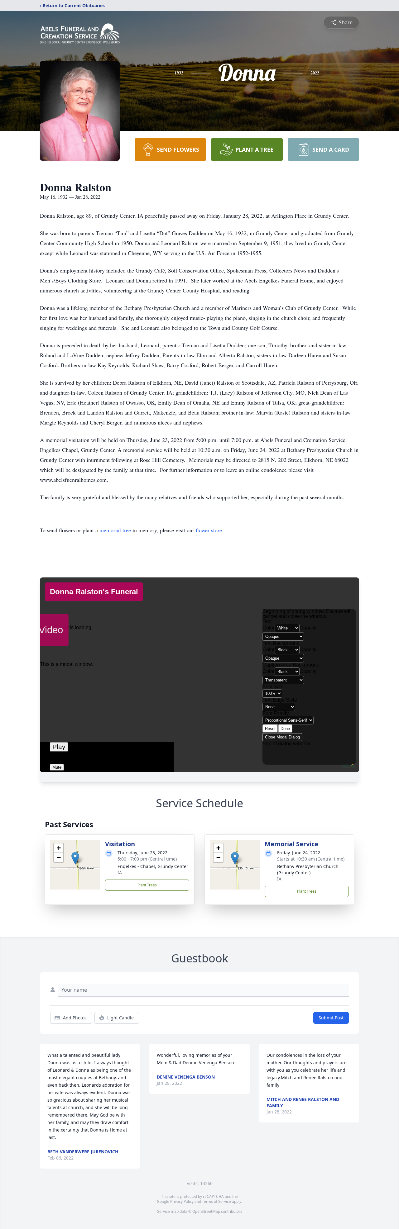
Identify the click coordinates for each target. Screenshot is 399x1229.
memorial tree (115, 530)
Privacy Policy (182, 1201)
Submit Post (331, 1018)
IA (120, 872)
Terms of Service (216, 1201)
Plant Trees (147, 885)
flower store (209, 530)
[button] (75, 858)
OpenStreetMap (206, 1211)
